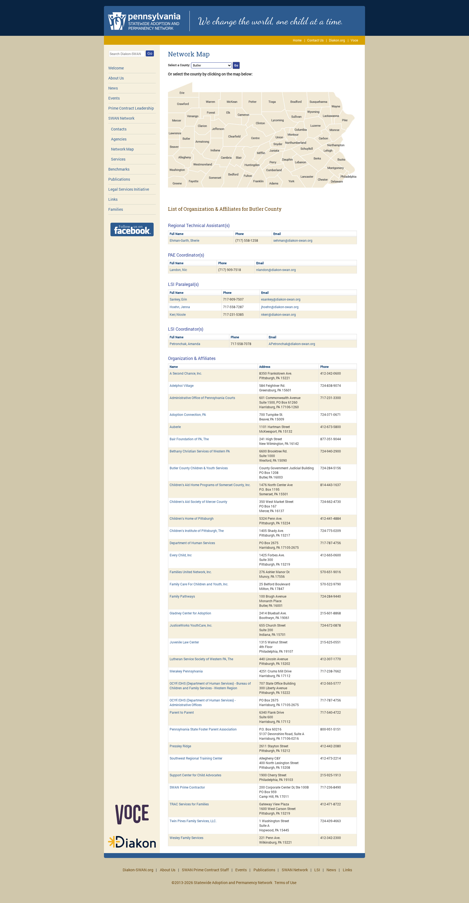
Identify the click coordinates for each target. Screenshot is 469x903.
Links (113, 199)
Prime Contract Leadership (131, 108)
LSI (317, 869)
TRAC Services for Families (189, 804)
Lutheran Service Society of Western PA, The (201, 659)
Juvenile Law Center (184, 642)
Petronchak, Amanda (185, 344)
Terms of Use (285, 882)
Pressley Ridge (180, 746)
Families (115, 209)
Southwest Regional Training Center (196, 758)
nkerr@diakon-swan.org (278, 314)
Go (149, 53)
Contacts (118, 129)
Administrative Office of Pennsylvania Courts (202, 397)
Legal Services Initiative (128, 189)
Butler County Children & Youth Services (199, 468)
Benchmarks (118, 169)
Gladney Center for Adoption (190, 613)
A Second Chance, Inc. (186, 373)
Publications (119, 179)
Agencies (118, 139)
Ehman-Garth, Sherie (184, 240)
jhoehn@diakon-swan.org (280, 307)
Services (118, 159)
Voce (354, 40)
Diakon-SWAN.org (138, 869)
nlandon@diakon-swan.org (276, 269)
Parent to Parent (182, 712)
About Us (116, 78)
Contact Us (315, 40)
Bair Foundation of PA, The (189, 439)
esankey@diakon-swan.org (280, 299)
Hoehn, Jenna (180, 307)
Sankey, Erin (178, 299)
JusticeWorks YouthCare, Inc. (191, 625)
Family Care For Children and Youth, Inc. (199, 584)
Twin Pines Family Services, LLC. (193, 821)
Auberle (175, 427)
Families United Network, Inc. (191, 572)
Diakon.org (337, 40)
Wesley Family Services (186, 837)
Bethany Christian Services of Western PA (200, 451)
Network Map (122, 149)
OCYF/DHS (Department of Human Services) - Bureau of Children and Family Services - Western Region (210, 685)
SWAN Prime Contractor (187, 787)
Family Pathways (182, 596)
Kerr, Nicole (178, 314)
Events (114, 98)
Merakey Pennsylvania (186, 671)
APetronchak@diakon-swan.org (292, 344)
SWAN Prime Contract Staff (205, 869)
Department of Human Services (192, 543)
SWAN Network (121, 118)
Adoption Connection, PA (188, 414)
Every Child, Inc (181, 555)
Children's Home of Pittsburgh (192, 518)
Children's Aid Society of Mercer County (198, 501)
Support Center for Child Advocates (195, 775)
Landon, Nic (178, 269)
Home (297, 40)
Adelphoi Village (182, 385)
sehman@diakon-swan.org (292, 240)
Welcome (116, 68)
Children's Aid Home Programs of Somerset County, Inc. (210, 485)
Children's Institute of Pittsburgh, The (197, 530)
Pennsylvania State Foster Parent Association (203, 729)
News (113, 88)
